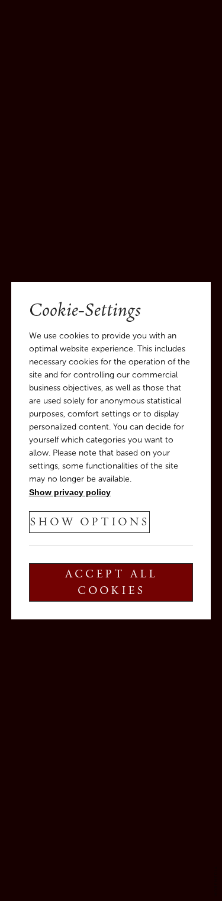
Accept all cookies (111, 583)
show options (89, 523)
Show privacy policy (70, 492)
